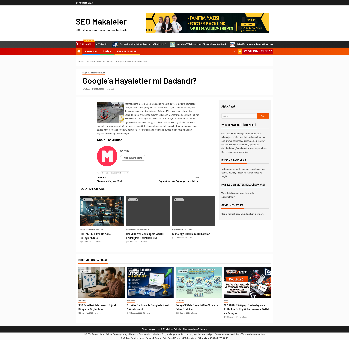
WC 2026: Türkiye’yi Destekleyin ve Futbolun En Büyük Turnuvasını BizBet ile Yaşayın (246, 309)
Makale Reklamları (127, 51)
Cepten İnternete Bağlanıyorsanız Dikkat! (179, 179)
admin (87, 89)
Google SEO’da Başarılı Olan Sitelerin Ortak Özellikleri (191, 44)
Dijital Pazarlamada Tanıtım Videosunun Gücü (247, 44)
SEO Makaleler (101, 21)
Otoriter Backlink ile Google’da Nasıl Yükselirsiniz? (132, 44)
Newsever (188, 329)
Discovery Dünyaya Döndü (110, 179)
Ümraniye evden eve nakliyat (199, 334)
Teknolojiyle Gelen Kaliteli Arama (191, 234)
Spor (226, 301)
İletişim (107, 51)
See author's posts (133, 158)
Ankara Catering (113, 334)
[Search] (235, 51)
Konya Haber (129, 334)
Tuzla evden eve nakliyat (253, 334)
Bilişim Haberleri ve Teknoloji (93, 73)
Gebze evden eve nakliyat (227, 334)
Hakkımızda (91, 51)
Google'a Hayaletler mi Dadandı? (115, 173)
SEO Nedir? (82, 301)
